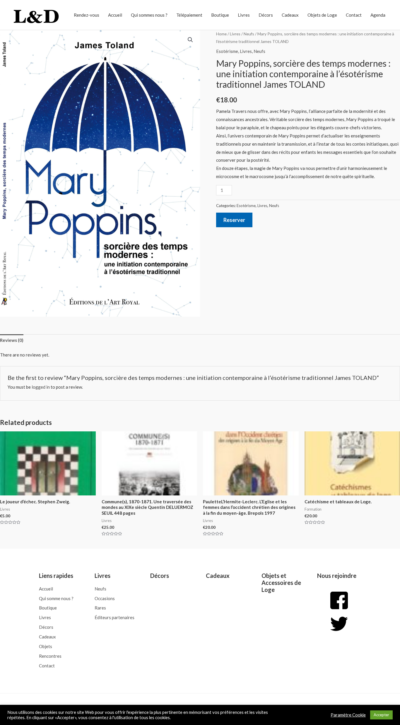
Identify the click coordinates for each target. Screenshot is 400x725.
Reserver (234, 220)
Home (221, 33)
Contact (354, 15)
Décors (266, 15)
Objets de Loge (322, 15)
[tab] (11, 340)
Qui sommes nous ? (149, 15)
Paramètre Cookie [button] (348, 714)
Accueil (115, 15)
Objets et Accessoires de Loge (281, 582)
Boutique (220, 15)
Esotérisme (227, 51)
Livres (244, 15)
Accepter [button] (381, 714)
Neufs (249, 33)
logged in (41, 387)
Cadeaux (290, 15)
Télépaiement (189, 15)
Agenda (377, 15)
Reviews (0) (11, 340)
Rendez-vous (86, 15)
